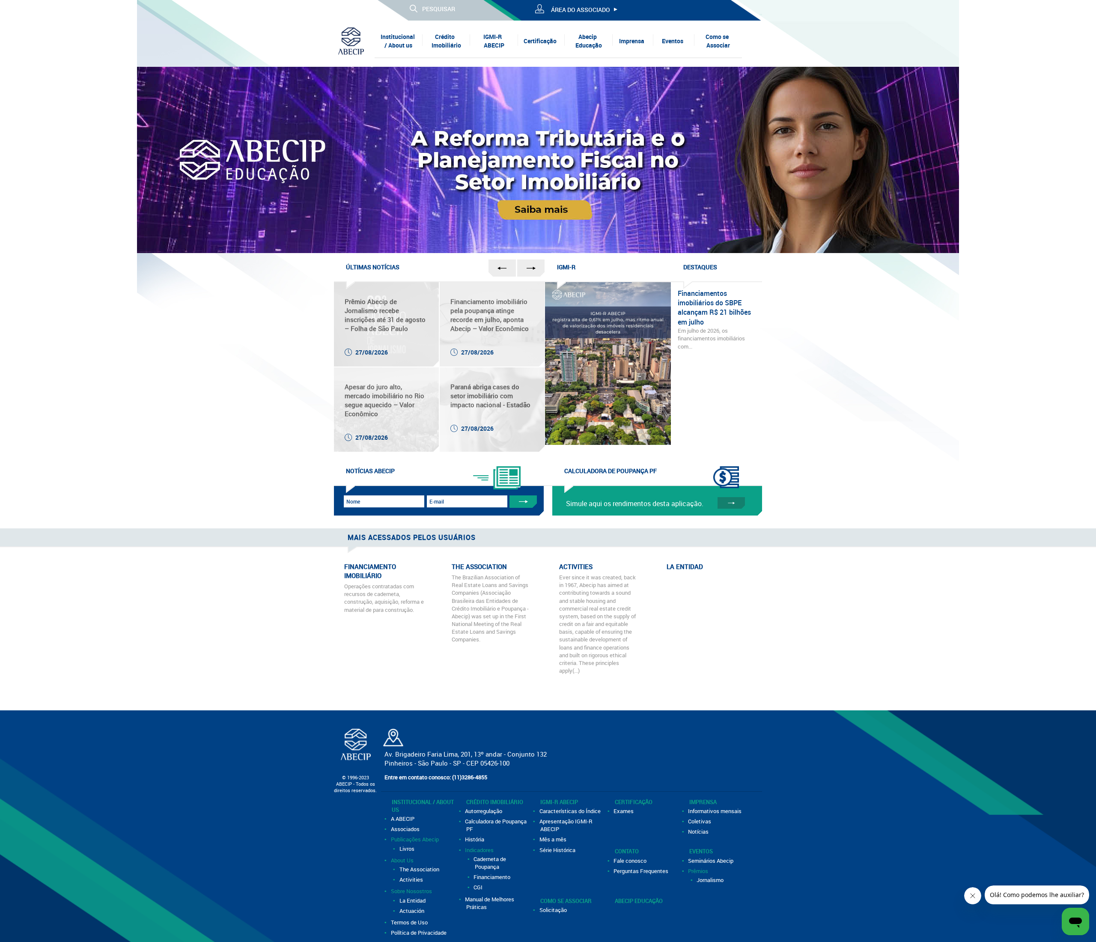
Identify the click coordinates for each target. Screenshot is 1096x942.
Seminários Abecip (711, 860)
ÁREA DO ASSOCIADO (580, 10)
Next (1080, 157)
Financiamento (493, 877)
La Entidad (413, 900)
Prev (15, 157)
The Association (419, 869)
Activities (411, 879)
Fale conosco (631, 860)
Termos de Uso (410, 922)
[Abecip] (351, 40)
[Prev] (15, 157)
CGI (479, 887)
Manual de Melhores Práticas (490, 903)
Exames (624, 811)
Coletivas (700, 821)
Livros (407, 849)
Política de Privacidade (419, 932)
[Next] (1080, 157)
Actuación (412, 911)
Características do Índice (570, 811)
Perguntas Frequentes (642, 871)
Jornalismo (711, 880)
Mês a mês (553, 839)
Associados (406, 829)
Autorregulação (484, 811)
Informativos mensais (715, 811)
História (475, 839)
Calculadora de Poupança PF (496, 825)
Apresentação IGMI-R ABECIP (566, 825)
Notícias (699, 831)
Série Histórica (557, 850)
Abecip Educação (588, 41)
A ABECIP (403, 819)
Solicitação (553, 910)
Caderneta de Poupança (490, 862)
